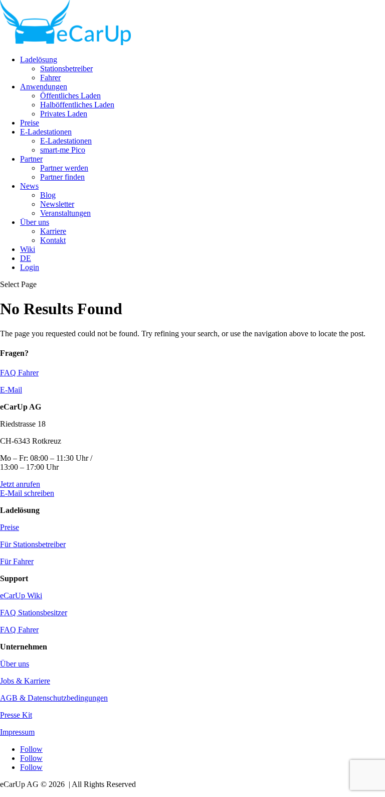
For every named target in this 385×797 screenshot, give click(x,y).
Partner (31, 159)
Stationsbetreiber (66, 68)
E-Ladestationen (46, 131)
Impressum (17, 732)
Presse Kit (16, 715)
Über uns (34, 222)
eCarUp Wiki (21, 595)
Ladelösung (38, 59)
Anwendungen (43, 86)
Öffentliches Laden (70, 95)
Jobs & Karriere (25, 681)
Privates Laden (63, 113)
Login (29, 267)
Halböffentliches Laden (77, 104)
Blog (48, 195)
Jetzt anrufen (20, 484)
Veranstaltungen (65, 213)
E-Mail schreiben (27, 493)
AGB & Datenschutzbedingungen (54, 698)
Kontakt (53, 240)
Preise (29, 122)
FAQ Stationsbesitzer (33, 612)
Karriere (53, 231)
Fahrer (50, 77)
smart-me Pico (62, 150)
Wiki (27, 249)
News (29, 186)
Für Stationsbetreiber (33, 544)
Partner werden (64, 168)
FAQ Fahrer (19, 372)
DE (25, 258)
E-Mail (11, 389)
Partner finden (62, 177)
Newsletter (57, 204)
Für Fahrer (17, 561)
